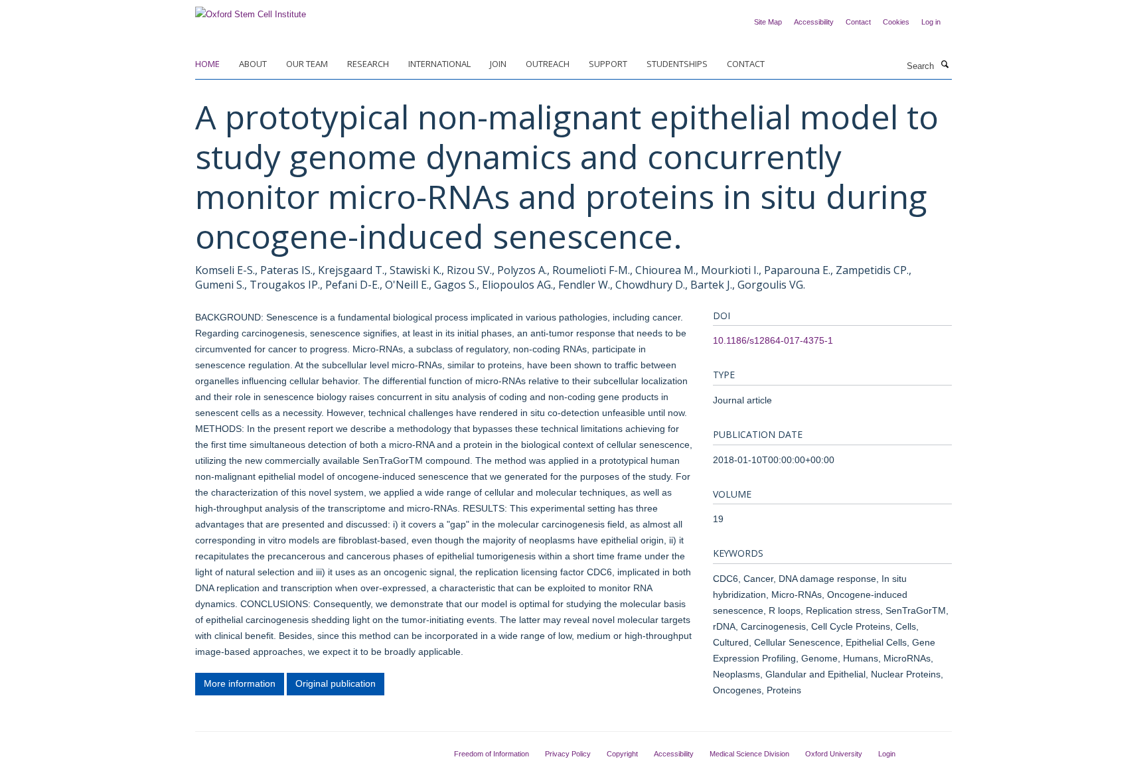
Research (368, 64)
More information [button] (239, 683)
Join (498, 64)
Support (608, 64)
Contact (858, 22)
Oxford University (833, 754)
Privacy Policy (568, 754)
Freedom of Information (491, 754)
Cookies (896, 22)
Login (886, 754)
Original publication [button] (335, 683)
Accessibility (814, 22)
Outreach (548, 64)
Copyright (622, 754)
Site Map (768, 22)
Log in (931, 22)
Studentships (677, 64)
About (253, 64)
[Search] (944, 65)
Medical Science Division (749, 754)
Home (207, 64)
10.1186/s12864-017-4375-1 (773, 340)
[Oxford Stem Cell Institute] (250, 10)
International (439, 64)
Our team (307, 64)
